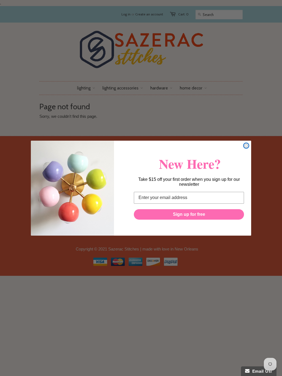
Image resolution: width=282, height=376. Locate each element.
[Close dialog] (246, 145)
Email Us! (261, 371)
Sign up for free (189, 214)
